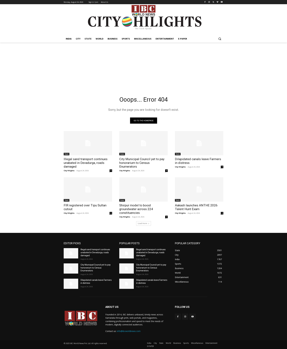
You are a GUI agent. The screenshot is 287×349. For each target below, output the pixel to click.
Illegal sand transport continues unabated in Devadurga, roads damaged (85, 162)
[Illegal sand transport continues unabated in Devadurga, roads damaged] (88, 143)
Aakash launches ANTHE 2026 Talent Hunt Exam (196, 207)
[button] (219, 38)
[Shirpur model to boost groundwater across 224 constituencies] (143, 189)
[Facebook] (205, 2)
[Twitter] (213, 2)
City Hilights (69, 170)
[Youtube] (221, 2)
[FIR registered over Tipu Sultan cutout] (88, 189)
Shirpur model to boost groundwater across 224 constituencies (136, 209)
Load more (142, 223)
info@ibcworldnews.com (129, 331)
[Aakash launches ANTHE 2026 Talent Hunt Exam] (199, 189)
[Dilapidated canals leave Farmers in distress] (199, 143)
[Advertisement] (143, 65)
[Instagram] (209, 2)
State (66, 154)
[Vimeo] (217, 2)
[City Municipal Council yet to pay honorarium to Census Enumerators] (143, 143)
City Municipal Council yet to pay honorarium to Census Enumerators (141, 162)
